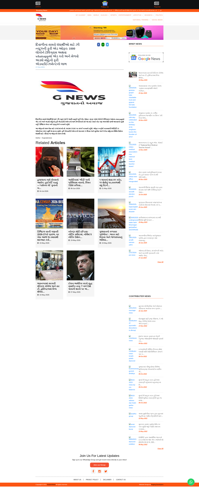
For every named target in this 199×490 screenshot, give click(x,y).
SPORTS (113, 15)
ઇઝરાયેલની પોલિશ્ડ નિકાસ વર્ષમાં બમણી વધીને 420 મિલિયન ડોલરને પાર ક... (150, 351)
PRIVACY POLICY (92, 480)
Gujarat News (51, 484)
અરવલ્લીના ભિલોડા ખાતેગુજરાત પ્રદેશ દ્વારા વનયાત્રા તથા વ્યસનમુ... (150, 238)
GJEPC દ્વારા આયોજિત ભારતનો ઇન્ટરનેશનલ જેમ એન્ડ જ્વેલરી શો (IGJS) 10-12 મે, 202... (151, 439)
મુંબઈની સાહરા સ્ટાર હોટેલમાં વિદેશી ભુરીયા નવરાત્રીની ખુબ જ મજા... (150, 398)
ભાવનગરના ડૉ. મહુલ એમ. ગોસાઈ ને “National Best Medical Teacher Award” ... (151, 145)
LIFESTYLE (137, 15)
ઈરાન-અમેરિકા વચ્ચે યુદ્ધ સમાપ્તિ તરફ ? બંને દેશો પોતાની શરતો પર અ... (80, 286)
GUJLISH (104, 15)
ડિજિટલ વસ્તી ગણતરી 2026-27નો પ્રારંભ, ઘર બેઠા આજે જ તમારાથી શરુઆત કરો (124, 10)
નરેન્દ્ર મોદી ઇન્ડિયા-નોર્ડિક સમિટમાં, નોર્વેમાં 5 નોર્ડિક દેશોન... (80, 234)
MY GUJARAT (80, 15)
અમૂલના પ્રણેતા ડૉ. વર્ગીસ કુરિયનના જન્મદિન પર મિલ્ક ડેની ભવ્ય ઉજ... (150, 115)
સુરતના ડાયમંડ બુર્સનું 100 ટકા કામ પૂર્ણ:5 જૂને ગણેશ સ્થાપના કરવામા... (149, 426)
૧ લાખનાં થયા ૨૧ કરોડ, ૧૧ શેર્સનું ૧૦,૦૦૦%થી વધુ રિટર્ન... (111, 182)
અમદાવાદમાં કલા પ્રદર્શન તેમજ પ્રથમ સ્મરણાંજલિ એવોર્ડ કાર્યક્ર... (150, 88)
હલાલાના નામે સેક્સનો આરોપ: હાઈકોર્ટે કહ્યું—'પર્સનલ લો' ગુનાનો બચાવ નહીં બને (79, 10)
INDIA (89, 15)
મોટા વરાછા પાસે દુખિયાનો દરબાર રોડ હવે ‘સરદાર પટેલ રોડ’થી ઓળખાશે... (150, 174)
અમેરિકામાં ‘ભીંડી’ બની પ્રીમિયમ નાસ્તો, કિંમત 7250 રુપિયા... (79, 182)
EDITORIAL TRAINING (141, 20)
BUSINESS (149, 15)
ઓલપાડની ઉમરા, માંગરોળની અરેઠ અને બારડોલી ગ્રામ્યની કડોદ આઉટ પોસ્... (151, 253)
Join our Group (99, 465)
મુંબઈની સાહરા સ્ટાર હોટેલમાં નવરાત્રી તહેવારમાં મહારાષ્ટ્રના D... (150, 382)
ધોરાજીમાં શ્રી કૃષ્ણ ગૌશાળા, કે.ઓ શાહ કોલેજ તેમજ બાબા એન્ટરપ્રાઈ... (151, 321)
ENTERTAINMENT (125, 15)
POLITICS (159, 15)
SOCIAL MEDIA (157, 20)
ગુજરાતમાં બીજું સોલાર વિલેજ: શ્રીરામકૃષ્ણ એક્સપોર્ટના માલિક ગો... (150, 369)
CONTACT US (121, 480)
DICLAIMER (107, 480)
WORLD (96, 15)
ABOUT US (77, 480)
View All (160, 262)
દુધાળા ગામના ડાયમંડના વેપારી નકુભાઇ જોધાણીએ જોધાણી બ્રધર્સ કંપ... (151, 338)
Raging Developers (157, 484)
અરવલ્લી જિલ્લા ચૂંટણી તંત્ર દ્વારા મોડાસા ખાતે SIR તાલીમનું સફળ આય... (150, 189)
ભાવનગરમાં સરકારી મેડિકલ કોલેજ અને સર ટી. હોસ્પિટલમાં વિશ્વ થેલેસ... (151, 75)
